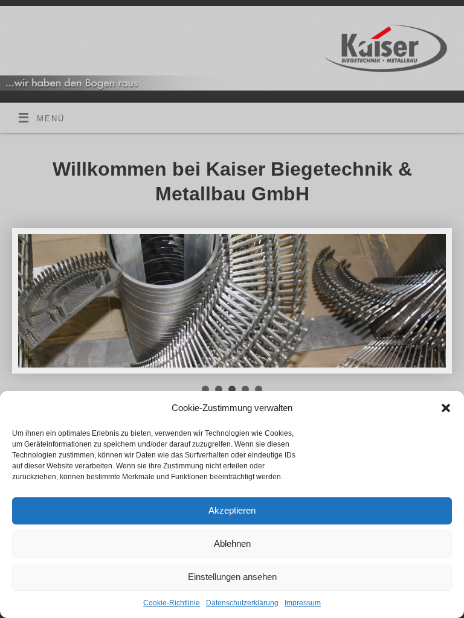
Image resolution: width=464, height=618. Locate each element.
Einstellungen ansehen (232, 577)
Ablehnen (232, 543)
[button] (446, 408)
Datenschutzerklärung (242, 603)
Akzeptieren (232, 510)
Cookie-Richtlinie (171, 603)
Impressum (303, 603)
